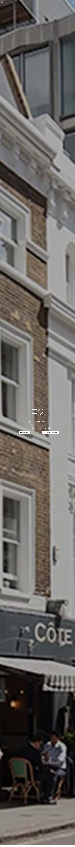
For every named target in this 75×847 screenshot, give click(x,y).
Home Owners (24, 432)
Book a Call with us (41, 846)
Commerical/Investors (50, 432)
